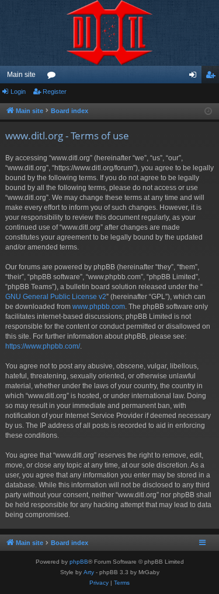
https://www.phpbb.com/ (42, 346)
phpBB (78, 561)
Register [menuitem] (212, 77)
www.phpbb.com (98, 307)
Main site (21, 75)
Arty (89, 572)
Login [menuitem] (195, 77)
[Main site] (109, 33)
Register (55, 91)
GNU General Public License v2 (55, 297)
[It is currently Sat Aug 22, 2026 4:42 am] (208, 111)
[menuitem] (99, 583)
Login (18, 91)
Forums (53, 77)
